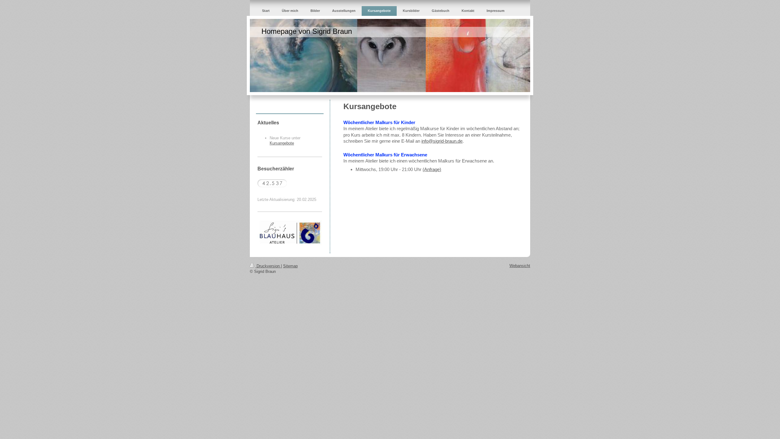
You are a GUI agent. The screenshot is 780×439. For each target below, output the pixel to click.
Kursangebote (282, 143)
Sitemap (290, 266)
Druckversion (268, 266)
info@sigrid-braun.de (442, 141)
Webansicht (519, 265)
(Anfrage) (432, 169)
